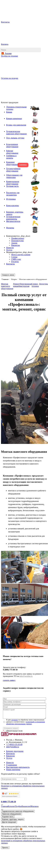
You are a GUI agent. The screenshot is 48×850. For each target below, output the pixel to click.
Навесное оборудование (11, 814)
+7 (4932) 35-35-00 (14, 744)
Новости (10, 247)
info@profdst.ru (26, 676)
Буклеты (15, 261)
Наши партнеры (13, 769)
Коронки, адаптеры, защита (12, 819)
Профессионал (17, 238)
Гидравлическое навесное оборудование (18, 811)
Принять (5, 848)
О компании (11, 765)
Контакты (10, 264)
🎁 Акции (6, 53)
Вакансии (15, 245)
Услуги (9, 250)
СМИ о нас (16, 259)
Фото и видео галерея (20, 254)
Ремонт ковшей (16, 285)
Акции (14, 243)
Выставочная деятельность (18, 767)
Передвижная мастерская (26, 285)
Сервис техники (35, 285)
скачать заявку (9, 680)
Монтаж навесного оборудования (7, 286)
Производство (17, 241)
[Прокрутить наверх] (2, 804)
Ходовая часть (8, 817)
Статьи (14, 257)
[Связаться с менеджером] (2, 809)
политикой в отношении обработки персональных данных (25, 723)
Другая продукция (9, 822)
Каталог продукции (14, 751)
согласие (14, 720)
